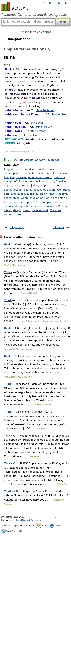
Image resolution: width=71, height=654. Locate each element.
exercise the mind (32, 173)
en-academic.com (15, 6)
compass (59, 202)
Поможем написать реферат (39, 159)
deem (7, 189)
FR (65, 3)
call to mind (48, 206)
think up (33, 135)
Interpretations (19, 39)
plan (49, 202)
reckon (37, 189)
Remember (33, 206)
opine (16, 197)
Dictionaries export (10, 525)
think (7, 244)
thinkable (58, 227)
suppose (45, 185)
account (17, 189)
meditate (30, 169)
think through (44, 126)
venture (8, 214)
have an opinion (39, 197)
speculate (63, 173)
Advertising (36, 520)
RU (43, 3)
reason (49, 181)
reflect (20, 169)
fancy (53, 193)
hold (16, 185)
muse (51, 169)
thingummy (17, 227)
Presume (55, 210)
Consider (61, 181)
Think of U (11, 491)
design (19, 206)
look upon (49, 189)
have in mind (40, 210)
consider (38, 181)
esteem (56, 185)
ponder (42, 169)
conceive (21, 177)
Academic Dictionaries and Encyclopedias (34, 15)
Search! (62, 21)
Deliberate (25, 181)
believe (25, 185)
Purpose (63, 206)
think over (37, 122)
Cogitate (9, 169)
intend (8, 210)
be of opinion (59, 197)
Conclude (63, 189)
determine (10, 193)
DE (51, 3)
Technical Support (21, 520)
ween (24, 197)
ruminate (50, 173)
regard (8, 185)
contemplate (11, 173)
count (27, 189)
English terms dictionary (35, 32)
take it (7, 202)
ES (58, 3)
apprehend (32, 202)
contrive (9, 206)
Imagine (9, 177)
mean (26, 210)
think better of (45, 110)
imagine (44, 193)
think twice (38, 130)
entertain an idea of (40, 177)
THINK (8, 272)
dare (18, 214)
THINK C (9, 435)
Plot (43, 202)
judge (34, 185)
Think (8, 300)
